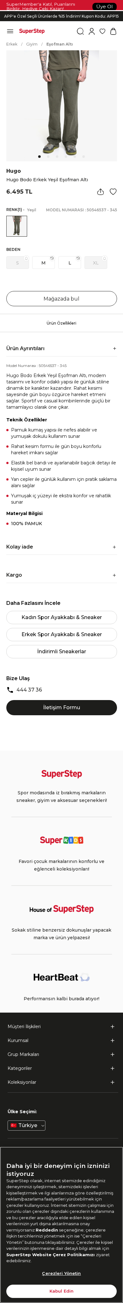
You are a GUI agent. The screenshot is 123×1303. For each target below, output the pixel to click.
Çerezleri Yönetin (61, 1273)
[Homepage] (32, 31)
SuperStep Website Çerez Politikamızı (51, 1254)
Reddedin (47, 1229)
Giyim (32, 44)
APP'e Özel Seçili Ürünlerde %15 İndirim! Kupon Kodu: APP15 (61, 16)
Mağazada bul (61, 299)
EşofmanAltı (59, 44)
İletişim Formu (61, 707)
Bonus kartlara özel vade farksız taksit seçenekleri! (61, 11)
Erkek (11, 44)
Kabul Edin (61, 1291)
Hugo (13, 171)
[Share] (100, 191)
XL (96, 263)
